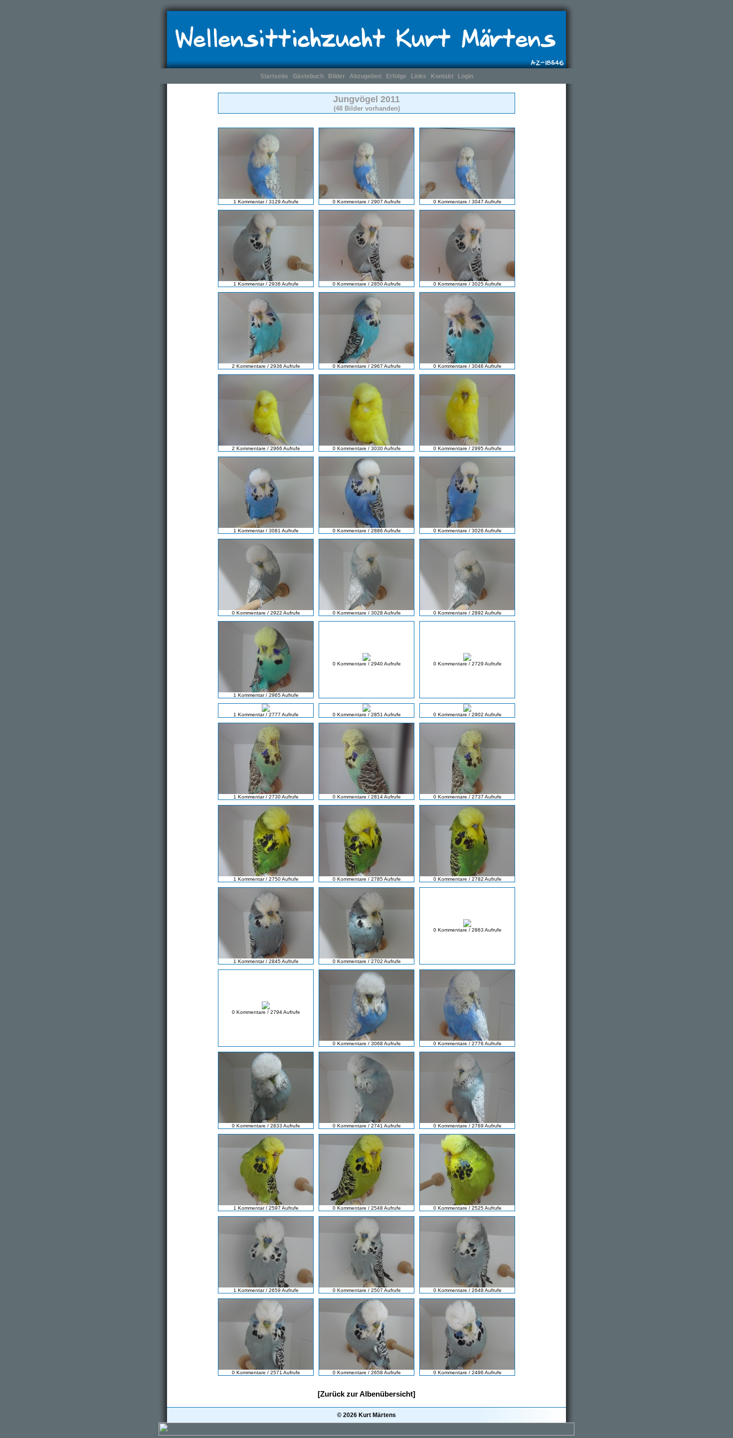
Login (465, 76)
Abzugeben (365, 76)
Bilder (336, 76)
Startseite (274, 76)
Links (418, 76)
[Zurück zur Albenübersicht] (366, 1394)
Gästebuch (308, 76)
